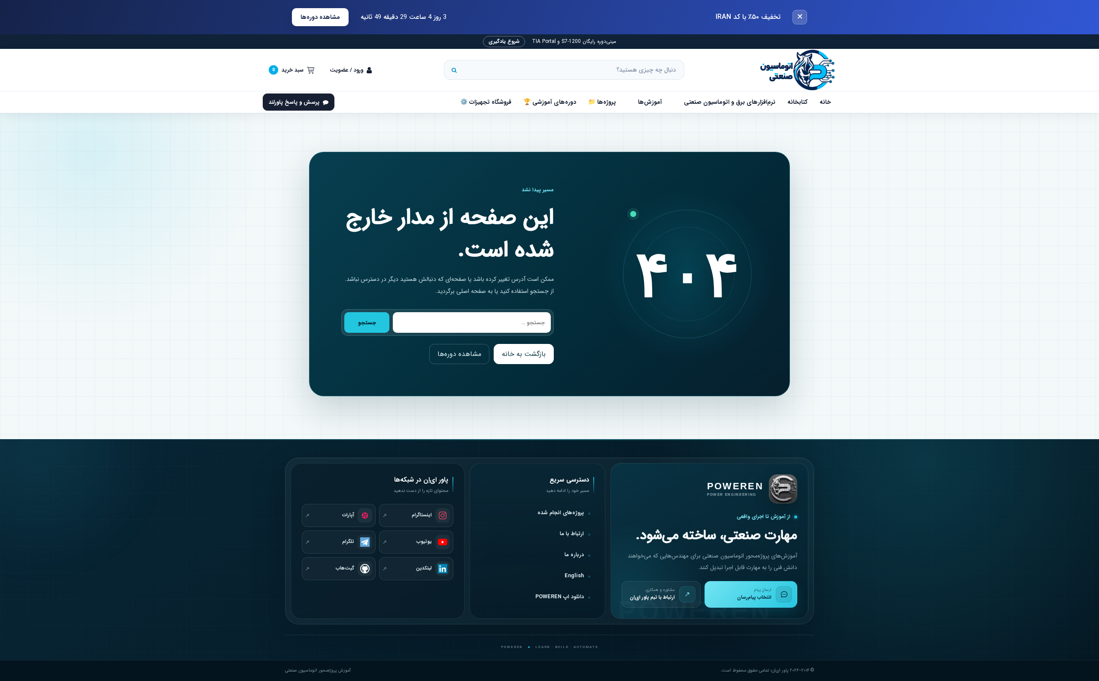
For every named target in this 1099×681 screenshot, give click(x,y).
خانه (825, 102)
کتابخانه (797, 102)
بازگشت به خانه (524, 354)
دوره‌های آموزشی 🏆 (549, 102)
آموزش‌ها (650, 102)
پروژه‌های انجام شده (560, 513)
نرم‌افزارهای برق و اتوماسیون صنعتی (729, 102)
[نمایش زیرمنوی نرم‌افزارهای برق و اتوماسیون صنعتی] (676, 102)
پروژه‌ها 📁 (602, 102)
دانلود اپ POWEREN (559, 597)
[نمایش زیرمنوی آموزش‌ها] (630, 102)
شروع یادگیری (504, 41)
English (574, 576)
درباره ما (574, 555)
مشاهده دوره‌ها (320, 17)
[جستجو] (454, 69)
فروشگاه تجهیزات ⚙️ (485, 102)
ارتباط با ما (572, 534)
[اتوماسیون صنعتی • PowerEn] (793, 70)
